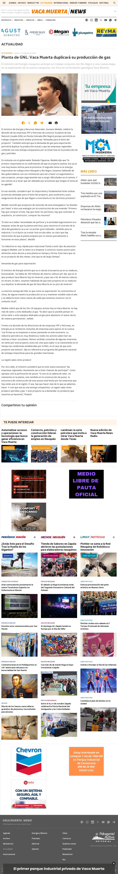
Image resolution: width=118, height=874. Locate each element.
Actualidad (6, 53)
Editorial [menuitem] (104, 3)
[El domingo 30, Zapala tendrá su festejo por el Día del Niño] (59, 633)
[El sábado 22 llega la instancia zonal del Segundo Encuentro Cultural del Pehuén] (59, 595)
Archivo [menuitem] (22, 3)
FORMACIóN (50, 20)
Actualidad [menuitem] (46, 3)
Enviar (50, 123)
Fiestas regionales (48, 700)
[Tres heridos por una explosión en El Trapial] (110, 191)
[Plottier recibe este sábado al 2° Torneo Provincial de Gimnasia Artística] (98, 633)
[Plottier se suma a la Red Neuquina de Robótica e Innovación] (98, 553)
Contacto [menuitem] (66, 838)
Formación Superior (9, 581)
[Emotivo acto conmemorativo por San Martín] (19, 633)
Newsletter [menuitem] (33, 3)
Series (65, 448)
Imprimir (56, 123)
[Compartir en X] (29, 123)
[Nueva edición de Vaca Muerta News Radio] (103, 446)
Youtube (105, 20)
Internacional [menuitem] (61, 3)
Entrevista (6, 20)
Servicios (30, 20)
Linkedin (96, 20)
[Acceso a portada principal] (59, 11)
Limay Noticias (89, 556)
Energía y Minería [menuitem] (78, 3)
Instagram (91, 20)
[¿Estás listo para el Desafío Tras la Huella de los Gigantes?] (19, 553)
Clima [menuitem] (64, 833)
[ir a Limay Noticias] (92, 537)
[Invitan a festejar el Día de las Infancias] (98, 669)
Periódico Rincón (8, 623)
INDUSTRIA (18, 20)
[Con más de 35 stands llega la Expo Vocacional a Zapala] (59, 672)
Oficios (4, 703)
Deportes (8, 556)
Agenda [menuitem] (12, 3)
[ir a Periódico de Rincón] (13, 537)
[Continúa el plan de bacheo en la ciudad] (98, 708)
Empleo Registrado (41, 448)
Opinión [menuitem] (35, 849)
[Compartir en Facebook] (23, 123)
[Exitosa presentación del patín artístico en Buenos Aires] (98, 592)
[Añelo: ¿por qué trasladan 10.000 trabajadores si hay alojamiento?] (110, 178)
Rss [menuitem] (63, 859)
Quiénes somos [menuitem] (69, 843)
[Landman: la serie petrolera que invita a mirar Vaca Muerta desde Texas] (74, 446)
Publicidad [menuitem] (67, 849)
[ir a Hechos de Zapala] (53, 537)
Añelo (40, 20)
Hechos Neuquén (50, 556)
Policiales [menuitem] (93, 3)
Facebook (86, 20)
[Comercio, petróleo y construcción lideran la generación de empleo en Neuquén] (44, 446)
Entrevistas (98, 448)
